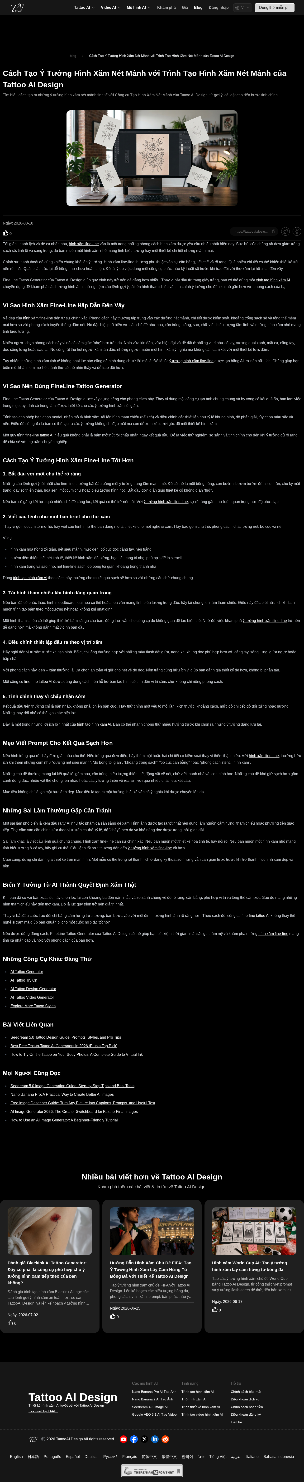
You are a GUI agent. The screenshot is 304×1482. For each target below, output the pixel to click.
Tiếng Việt (217, 1457)
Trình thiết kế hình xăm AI (200, 1407)
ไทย (201, 1457)
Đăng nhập (219, 7)
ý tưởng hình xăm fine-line (191, 361)
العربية (236, 1457)
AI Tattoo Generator (26, 972)
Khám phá (166, 7)
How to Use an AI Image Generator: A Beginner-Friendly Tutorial (64, 1120)
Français (129, 1457)
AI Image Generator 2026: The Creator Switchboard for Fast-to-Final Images (74, 1112)
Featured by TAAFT (43, 1411)
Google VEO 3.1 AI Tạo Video (154, 1414)
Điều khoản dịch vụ (245, 1399)
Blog (198, 7)
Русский (110, 1457)
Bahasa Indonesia (278, 1457)
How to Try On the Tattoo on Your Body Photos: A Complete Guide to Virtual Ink (76, 1054)
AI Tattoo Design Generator (33, 989)
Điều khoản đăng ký (246, 1414)
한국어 (187, 1457)
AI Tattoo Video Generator (32, 997)
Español (73, 1457)
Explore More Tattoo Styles (33, 1006)
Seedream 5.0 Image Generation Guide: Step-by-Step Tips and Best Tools (72, 1086)
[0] (6, 233)
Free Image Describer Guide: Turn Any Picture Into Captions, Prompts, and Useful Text (82, 1103)
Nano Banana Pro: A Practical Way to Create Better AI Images (62, 1094)
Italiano (252, 1457)
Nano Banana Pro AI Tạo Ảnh (154, 1392)
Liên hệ (236, 1422)
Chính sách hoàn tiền (247, 1407)
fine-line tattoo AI (39, 435)
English (16, 1457)
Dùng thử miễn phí (274, 7)
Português (52, 1457)
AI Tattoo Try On (23, 980)
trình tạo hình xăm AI (273, 280)
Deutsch (92, 1457)
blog (73, 56)
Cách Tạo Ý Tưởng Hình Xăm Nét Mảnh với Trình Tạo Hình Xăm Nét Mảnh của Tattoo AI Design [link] (161, 56)
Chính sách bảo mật (246, 1392)
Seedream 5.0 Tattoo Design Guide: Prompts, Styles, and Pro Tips (65, 1037)
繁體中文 (169, 1457)
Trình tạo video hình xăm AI (202, 1414)
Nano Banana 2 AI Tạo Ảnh (152, 1399)
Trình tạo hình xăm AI (197, 1392)
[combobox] (242, 7)
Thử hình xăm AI (193, 1399)
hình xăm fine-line (84, 244)
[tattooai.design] (17, 7)
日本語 (33, 1457)
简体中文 (149, 1457)
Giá (185, 7)
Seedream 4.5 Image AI (150, 1407)
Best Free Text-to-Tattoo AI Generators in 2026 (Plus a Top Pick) (63, 1046)
